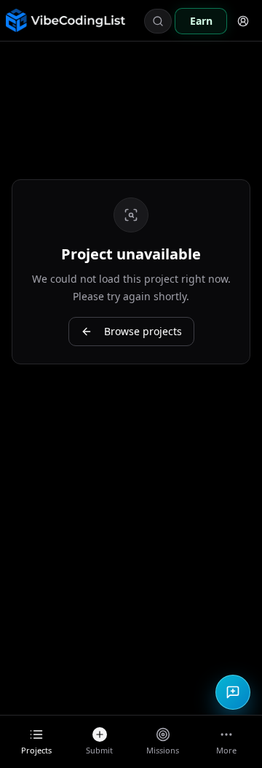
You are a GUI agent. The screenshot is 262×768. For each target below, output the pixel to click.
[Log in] (243, 21)
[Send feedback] (232, 692)
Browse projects (143, 331)
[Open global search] (158, 21)
